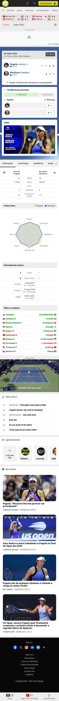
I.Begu (50, 351)
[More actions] (56, 163)
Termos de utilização (29, 661)
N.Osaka (49, 327)
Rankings (29, 10)
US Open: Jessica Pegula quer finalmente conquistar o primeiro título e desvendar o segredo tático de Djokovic (26, 625)
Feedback (29, 674)
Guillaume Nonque (11, 510)
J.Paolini (49, 319)
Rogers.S (10, 331)
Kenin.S (9, 327)
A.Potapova (47, 323)
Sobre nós (30, 655)
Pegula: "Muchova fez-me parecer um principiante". (23, 504)
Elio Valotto (8, 589)
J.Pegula (49, 335)
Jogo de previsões (29, 698)
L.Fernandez (47, 343)
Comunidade (49, 698)
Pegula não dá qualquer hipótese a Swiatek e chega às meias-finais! (27, 584)
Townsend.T (11, 347)
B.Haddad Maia (46, 315)
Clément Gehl (9, 632)
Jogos (19, 10)
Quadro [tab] (51, 163)
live (6, 24)
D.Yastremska (47, 339)
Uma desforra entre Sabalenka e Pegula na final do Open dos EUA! (29, 544)
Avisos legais (29, 668)
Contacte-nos (29, 671)
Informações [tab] (7, 163)
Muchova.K (11, 351)
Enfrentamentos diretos (14, 265)
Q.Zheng (49, 347)
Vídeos (54, 10)
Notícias (10, 10)
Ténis (10, 698)
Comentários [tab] (23, 163)
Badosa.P (10, 339)
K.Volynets (48, 331)
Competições (42, 10)
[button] (34, 3)
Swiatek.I (10, 315)
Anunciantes (29, 658)
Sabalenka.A (11, 335)
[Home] (3, 10)
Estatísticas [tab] (38, 163)
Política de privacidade (29, 665)
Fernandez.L (11, 343)
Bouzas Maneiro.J (14, 323)
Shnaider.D (11, 319)
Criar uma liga (10, 456)
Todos (18, 24)
